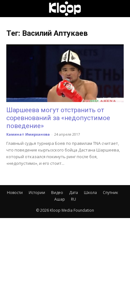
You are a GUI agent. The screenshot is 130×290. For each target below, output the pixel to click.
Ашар (59, 199)
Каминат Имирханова (28, 134)
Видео (57, 192)
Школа (90, 192)
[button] (11, 8)
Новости (15, 192)
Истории (37, 192)
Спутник (110, 192)
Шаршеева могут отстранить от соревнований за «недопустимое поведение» (58, 118)
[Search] (121, 8)
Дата (73, 192)
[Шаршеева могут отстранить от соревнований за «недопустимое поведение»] (65, 73)
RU (73, 199)
